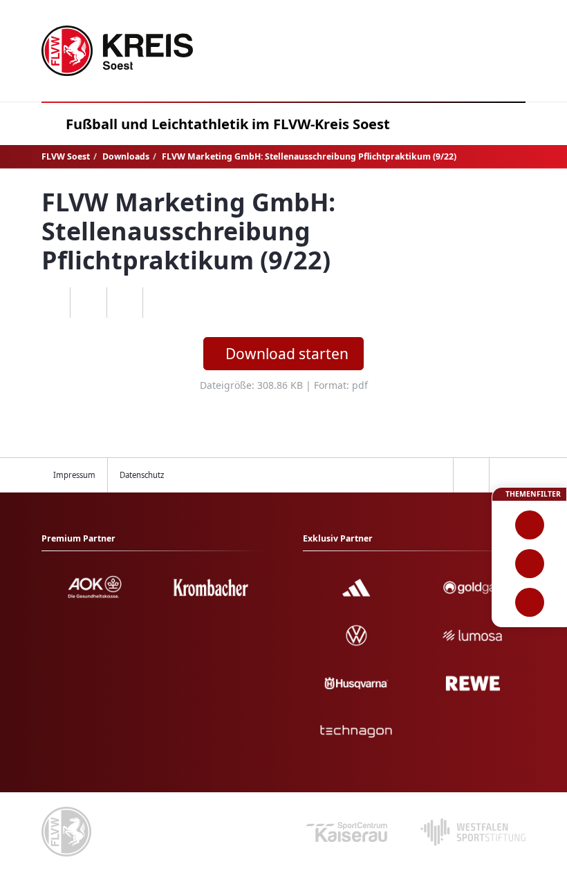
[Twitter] (124, 302)
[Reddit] (160, 302)
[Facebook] (88, 302)
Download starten (286, 353)
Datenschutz (142, 475)
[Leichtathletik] (529, 563)
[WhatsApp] (52, 302)
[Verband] (529, 602)
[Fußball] (529, 524)
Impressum (74, 475)
